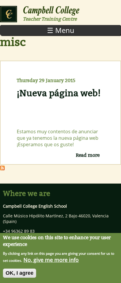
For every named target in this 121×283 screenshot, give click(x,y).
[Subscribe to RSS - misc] (2, 168)
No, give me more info (51, 259)
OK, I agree (19, 273)
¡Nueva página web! (59, 93)
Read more (88, 155)
